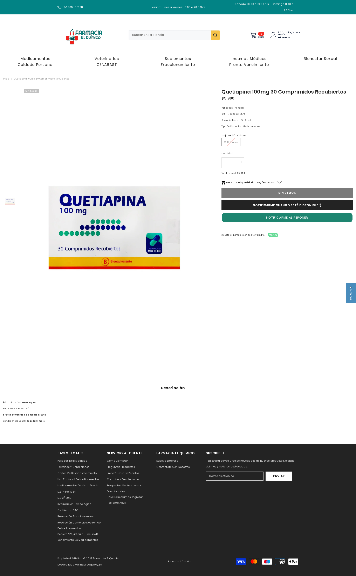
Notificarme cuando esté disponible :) (287, 205)
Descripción (173, 387)
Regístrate (294, 33)
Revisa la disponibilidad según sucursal (251, 182)
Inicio (6, 78)
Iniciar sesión (282, 34)
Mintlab (239, 107)
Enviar (279, 476)
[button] (287, 217)
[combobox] (170, 35)
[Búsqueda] (174, 35)
